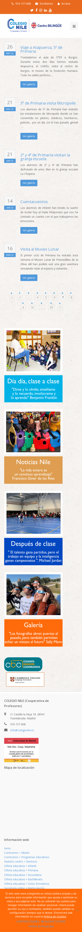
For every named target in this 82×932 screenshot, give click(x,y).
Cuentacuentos (34, 201)
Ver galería (29, 84)
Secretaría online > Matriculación (24, 888)
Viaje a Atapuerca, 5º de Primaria (41, 49)
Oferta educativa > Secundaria (22, 875)
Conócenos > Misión (17, 852)
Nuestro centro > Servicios (20, 861)
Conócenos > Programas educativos (26, 857)
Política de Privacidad (41, 926)
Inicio (7, 848)
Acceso (65, 3)
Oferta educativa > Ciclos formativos (26, 883)
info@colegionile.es (22, 730)
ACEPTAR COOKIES (28, 921)
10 (32, 307)
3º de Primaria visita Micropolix (48, 103)
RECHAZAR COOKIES (53, 921)
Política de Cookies (55, 916)
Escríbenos (46, 3)
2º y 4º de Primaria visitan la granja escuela (45, 156)
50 (51, 307)
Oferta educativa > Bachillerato (23, 879)
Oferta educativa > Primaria (21, 870)
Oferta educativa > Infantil (20, 866)
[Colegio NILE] (33, 26)
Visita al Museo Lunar (39, 249)
